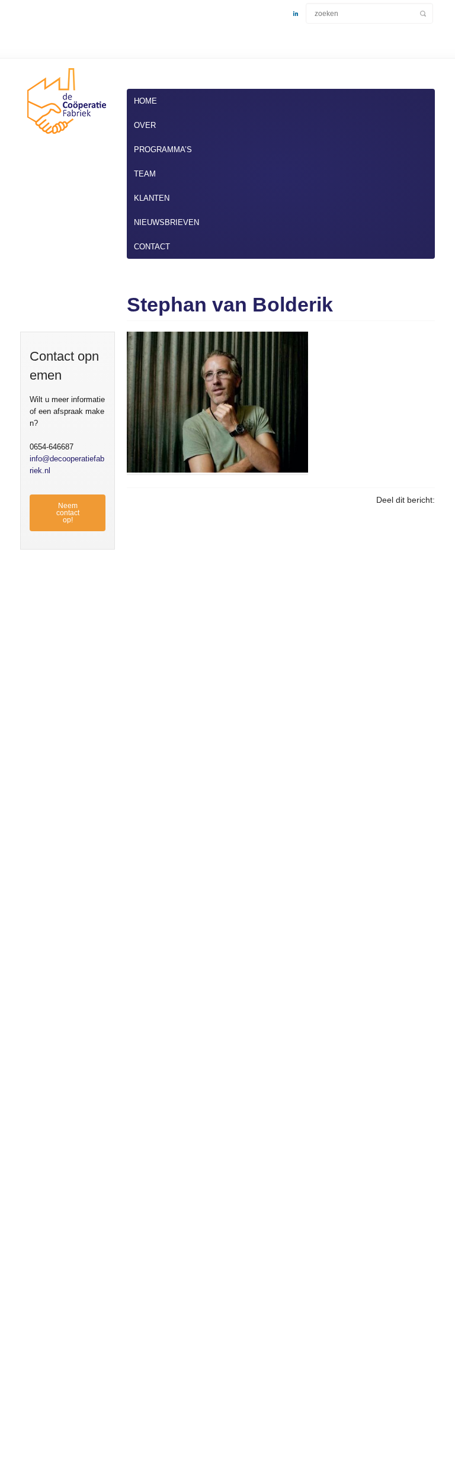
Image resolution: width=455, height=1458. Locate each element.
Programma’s (163, 149)
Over (145, 125)
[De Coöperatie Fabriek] (64, 136)
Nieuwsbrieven (166, 222)
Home (145, 101)
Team (145, 173)
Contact (152, 246)
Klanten (151, 198)
